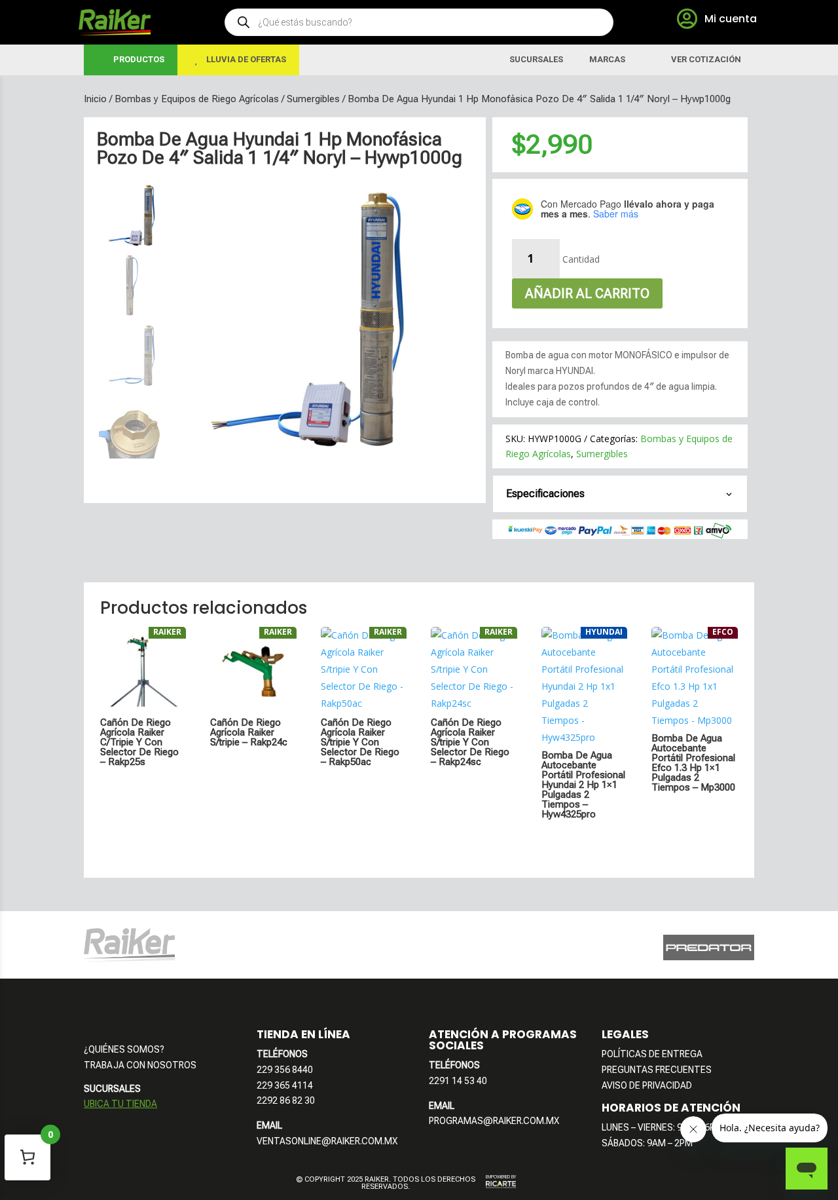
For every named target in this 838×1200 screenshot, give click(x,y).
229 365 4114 (285, 1085)
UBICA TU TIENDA (120, 1103)
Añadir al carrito (587, 293)
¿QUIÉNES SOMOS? (124, 1049)
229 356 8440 (285, 1069)
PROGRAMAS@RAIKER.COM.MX (494, 1121)
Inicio (95, 99)
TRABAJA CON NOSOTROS (140, 1065)
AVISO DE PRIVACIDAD (647, 1085)
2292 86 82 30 (286, 1100)
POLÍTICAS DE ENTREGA (652, 1054)
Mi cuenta (730, 18)
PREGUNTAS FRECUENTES (657, 1069)
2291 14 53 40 (458, 1081)
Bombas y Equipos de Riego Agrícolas (197, 99)
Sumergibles (313, 99)
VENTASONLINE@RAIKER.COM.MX (327, 1141)
